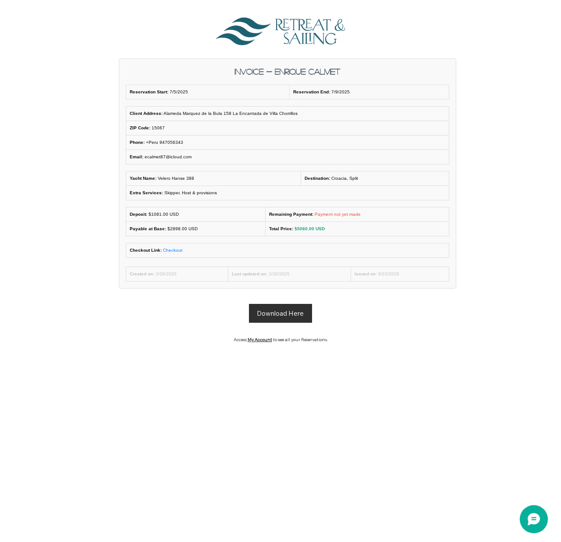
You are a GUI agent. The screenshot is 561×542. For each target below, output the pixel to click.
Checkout (172, 250)
